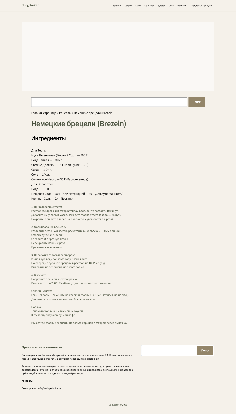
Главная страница (43, 113)
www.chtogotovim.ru (57, 355)
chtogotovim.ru (31, 5)
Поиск (197, 102)
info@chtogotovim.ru (49, 388)
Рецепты (65, 113)
